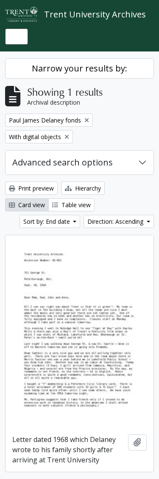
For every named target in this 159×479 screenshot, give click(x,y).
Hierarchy (87, 188)
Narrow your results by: (79, 68)
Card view (31, 205)
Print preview (35, 188)
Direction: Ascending (116, 221)
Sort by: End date (47, 221)
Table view (75, 205)
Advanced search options (62, 162)
